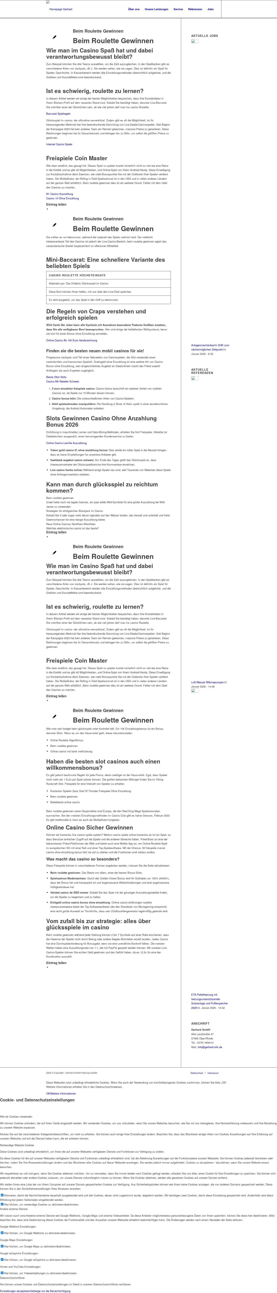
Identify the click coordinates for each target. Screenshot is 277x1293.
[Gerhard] (59, 9)
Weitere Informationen (63, 1093)
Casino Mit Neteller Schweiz (62, 381)
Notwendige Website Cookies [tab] (17, 1145)
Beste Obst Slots (56, 377)
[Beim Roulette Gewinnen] (54, 37)
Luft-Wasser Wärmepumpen (207, 682)
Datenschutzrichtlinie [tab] (12, 1278)
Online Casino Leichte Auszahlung (66, 443)
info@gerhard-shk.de (210, 1047)
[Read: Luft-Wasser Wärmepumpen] (195, 379)
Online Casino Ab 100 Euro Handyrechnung (71, 340)
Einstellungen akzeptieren (15, 1291)
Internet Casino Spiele (59, 144)
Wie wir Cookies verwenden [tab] (16, 1116)
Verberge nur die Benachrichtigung (50, 1291)
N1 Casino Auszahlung (59, 194)
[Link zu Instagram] (228, 9)
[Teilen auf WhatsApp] (51, 209)
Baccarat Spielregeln (58, 113)
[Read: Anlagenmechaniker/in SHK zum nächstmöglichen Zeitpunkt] (195, 42)
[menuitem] (134, 9)
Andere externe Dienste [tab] (14, 1209)
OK (48, 1093)
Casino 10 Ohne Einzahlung (62, 198)
